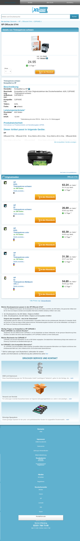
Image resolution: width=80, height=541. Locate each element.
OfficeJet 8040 (71, 136)
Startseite (13, 21)
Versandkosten (46, 301)
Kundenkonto (41, 458)
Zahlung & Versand (10, 2)
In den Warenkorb (48, 197)
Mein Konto (50, 2)
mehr (71, 378)
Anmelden (69, 2)
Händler (41, 474)
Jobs (40, 431)
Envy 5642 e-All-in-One (36, 136)
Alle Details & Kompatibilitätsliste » (68, 172)
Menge (6, 68)
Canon (41, 494)
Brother (41, 489)
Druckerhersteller (41, 487)
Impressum (41, 439)
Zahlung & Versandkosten (41, 450)
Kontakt (30, 2)
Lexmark (40, 503)
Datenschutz (40, 446)
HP (19, 21)
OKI (41, 507)
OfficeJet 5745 (21, 136)
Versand (43, 58)
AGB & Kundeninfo (41, 442)
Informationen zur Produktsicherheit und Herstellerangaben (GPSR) (24, 125)
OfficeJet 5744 (27, 21)
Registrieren (40, 465)
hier (47, 354)
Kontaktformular (41, 516)
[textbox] (35, 16)
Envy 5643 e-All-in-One (55, 136)
